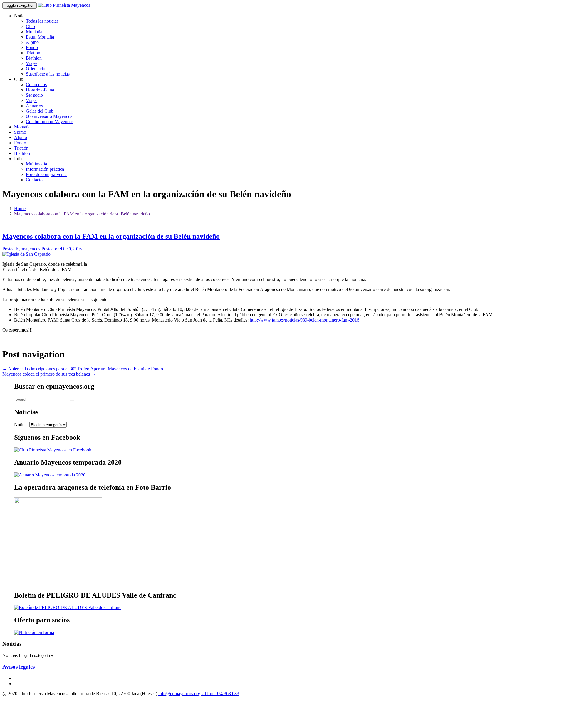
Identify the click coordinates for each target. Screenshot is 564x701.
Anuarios (34, 105)
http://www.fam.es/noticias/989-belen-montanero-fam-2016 (304, 319)
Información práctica (45, 169)
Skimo (20, 132)
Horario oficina (40, 89)
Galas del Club (39, 110)
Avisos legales (18, 667)
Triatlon (33, 52)
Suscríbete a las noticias (48, 73)
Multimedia (36, 163)
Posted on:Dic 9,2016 (61, 248)
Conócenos (36, 84)
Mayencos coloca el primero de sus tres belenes (49, 374)
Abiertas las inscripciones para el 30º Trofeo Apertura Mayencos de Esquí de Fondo (82, 368)
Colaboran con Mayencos (49, 121)
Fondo (32, 47)
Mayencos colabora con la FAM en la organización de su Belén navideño (82, 213)
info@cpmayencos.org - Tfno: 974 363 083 (198, 693)
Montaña (34, 31)
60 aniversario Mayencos (49, 116)
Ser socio (34, 95)
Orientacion (37, 68)
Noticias (21, 424)
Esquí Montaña (40, 36)
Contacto (34, 179)
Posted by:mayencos (21, 248)
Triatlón (21, 147)
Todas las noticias (42, 21)
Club (30, 26)
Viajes (31, 63)
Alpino (32, 42)
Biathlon (34, 58)
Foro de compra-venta (46, 174)
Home (20, 208)
